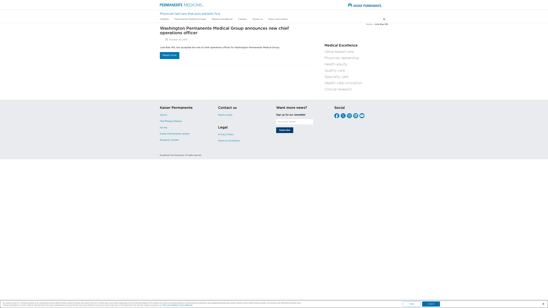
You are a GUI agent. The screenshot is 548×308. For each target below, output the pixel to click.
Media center (225, 115)
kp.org (163, 127)
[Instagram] (349, 115)
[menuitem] (166, 19)
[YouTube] (361, 115)
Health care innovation (343, 83)
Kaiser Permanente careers (175, 134)
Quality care (335, 70)
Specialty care (336, 77)
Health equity (336, 64)
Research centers (169, 140)
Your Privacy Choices (171, 121)
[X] (343, 115)
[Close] (543, 304)
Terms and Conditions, (171, 305)
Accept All (431, 304)
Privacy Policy (226, 134)
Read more (170, 55)
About (163, 115)
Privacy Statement (186, 305)
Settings (411, 304)
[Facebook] (336, 115)
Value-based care (339, 51)
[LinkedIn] (355, 115)
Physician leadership (342, 58)
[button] (384, 19)
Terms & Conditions (229, 141)
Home (369, 24)
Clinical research (338, 89)
